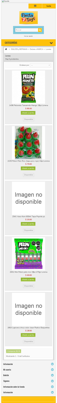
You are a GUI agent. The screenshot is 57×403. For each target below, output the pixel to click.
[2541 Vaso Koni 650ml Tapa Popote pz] (28, 198)
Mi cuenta (7, 369)
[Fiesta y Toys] (28, 18)
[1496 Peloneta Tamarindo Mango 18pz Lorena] (28, 87)
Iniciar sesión (28, 36)
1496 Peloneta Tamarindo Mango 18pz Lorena (28, 105)
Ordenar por (24, 65)
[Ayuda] (28, 1)
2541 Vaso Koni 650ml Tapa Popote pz (28, 216)
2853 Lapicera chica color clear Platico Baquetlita (28, 327)
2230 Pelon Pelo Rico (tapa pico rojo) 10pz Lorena (29, 161)
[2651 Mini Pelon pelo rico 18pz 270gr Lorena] (28, 253)
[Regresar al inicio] (6, 49)
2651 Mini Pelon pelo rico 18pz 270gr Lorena (28, 272)
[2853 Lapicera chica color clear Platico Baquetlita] (28, 309)
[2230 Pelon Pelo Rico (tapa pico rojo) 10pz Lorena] (28, 142)
